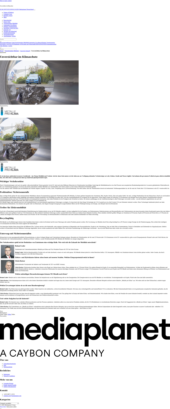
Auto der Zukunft (25, 51)
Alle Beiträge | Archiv (10, 36)
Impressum (7, 374)
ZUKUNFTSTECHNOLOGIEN (17, 9)
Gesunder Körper (8, 383)
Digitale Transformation (10, 26)
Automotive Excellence (10, 25)
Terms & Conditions (9, 376)
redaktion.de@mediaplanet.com (12, 396)
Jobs (5, 365)
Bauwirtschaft (7, 20)
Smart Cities (7, 22)
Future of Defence (9, 12)
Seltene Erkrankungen (10, 386)
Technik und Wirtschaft (10, 31)
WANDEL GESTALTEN (11, 28)
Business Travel (8, 15)
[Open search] (0, 41)
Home (1, 51)
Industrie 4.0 (7, 30)
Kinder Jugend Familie (10, 385)
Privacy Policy (3, 406)
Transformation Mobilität (10, 23)
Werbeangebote (8, 367)
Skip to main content (6, 1)
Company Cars (8, 14)
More (5, 17)
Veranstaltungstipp (9, 34)
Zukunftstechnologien (10, 363)
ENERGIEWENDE (9, 33)
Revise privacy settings (11, 406)
